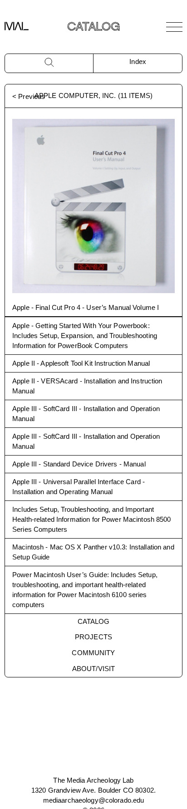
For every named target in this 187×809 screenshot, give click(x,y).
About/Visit (93, 668)
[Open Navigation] (174, 26)
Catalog (94, 621)
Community (93, 653)
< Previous (28, 96)
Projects (93, 637)
